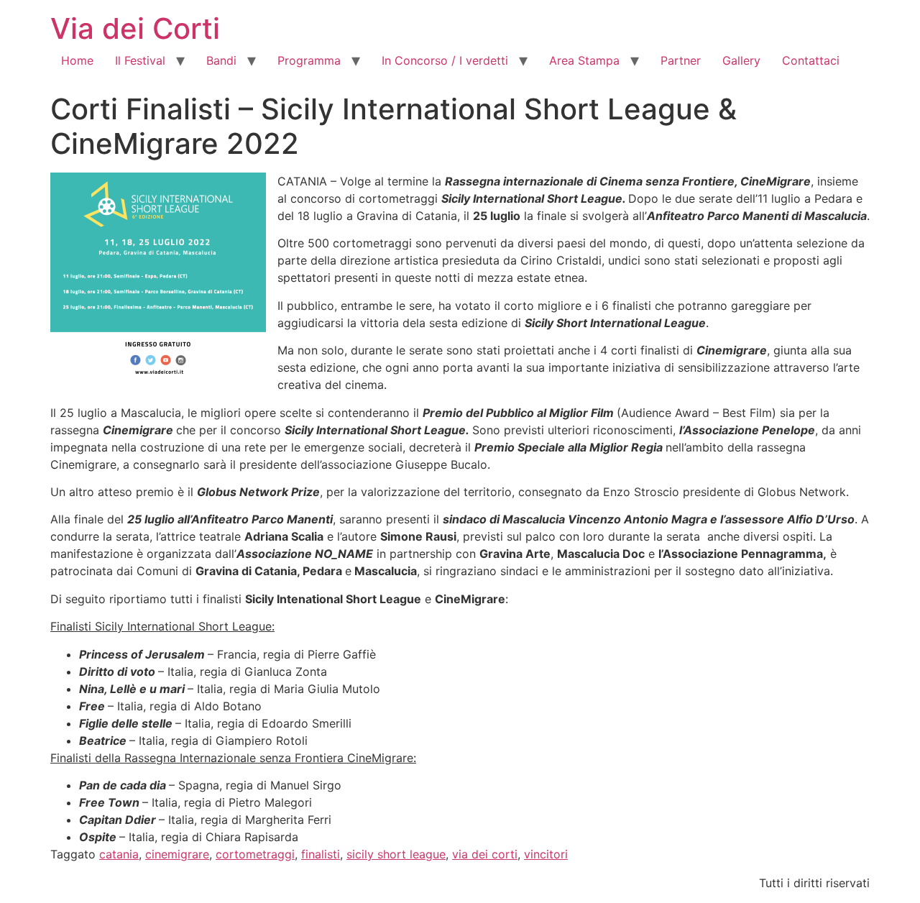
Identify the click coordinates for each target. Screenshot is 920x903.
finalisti (320, 854)
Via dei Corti (135, 28)
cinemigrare (177, 854)
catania (119, 854)
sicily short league (396, 854)
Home (77, 60)
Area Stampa (584, 60)
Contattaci (811, 60)
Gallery (741, 60)
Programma (309, 60)
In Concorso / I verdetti (445, 60)
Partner (681, 60)
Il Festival (140, 60)
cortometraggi (255, 854)
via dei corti (485, 854)
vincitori (546, 854)
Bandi (221, 60)
